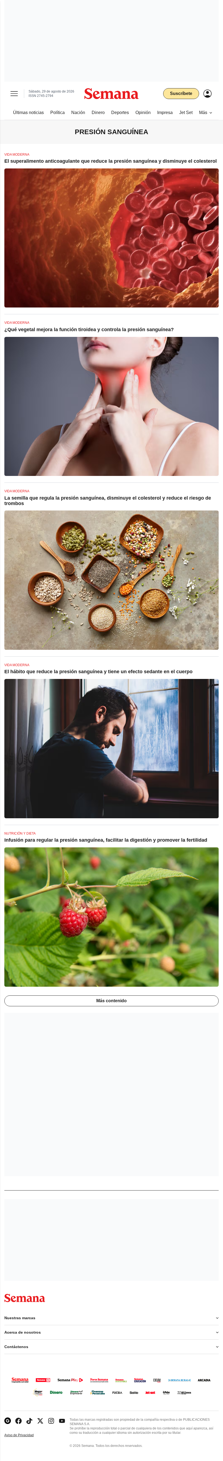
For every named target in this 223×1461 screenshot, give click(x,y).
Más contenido (111, 1000)
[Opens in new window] (18, 1420)
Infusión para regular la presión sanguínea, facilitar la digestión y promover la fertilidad (105, 840)
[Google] (7, 1420)
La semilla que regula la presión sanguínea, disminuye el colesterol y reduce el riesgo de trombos (107, 500)
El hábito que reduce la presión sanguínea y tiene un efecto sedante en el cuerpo (98, 671)
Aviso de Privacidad (24, 1435)
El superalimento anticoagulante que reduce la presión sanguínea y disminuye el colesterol (110, 161)
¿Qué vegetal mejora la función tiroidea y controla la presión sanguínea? (89, 329)
